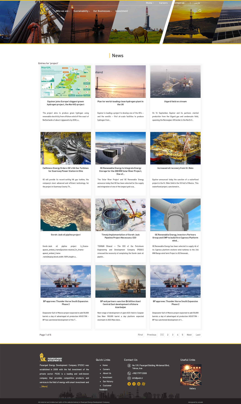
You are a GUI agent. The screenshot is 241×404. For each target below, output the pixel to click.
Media (149, 2)
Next (189, 334)
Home (105, 365)
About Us (107, 373)
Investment (107, 377)
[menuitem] (65, 13)
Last (198, 334)
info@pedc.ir (137, 378)
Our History (108, 381)
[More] (44, 386)
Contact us (178, 2)
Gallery (193, 388)
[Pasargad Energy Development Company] (43, 8)
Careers (163, 2)
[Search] (200, 11)
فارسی (197, 3)
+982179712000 (139, 373)
